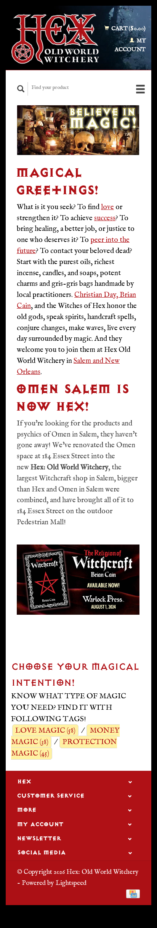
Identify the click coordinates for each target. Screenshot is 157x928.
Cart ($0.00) (128, 28)
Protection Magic (64, 747)
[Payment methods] (133, 893)
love (107, 207)
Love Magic (45, 730)
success (104, 218)
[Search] (21, 88)
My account (130, 45)
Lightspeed (71, 883)
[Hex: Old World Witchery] (55, 39)
